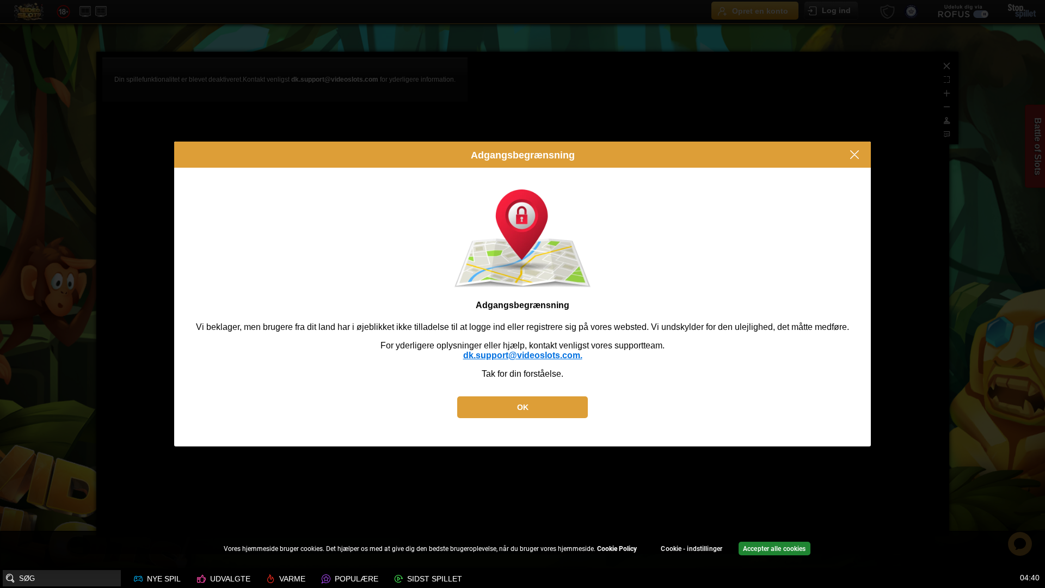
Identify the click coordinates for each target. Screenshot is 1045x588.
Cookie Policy (617, 549)
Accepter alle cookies (774, 549)
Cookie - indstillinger (691, 549)
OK (522, 407)
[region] (522, 550)
